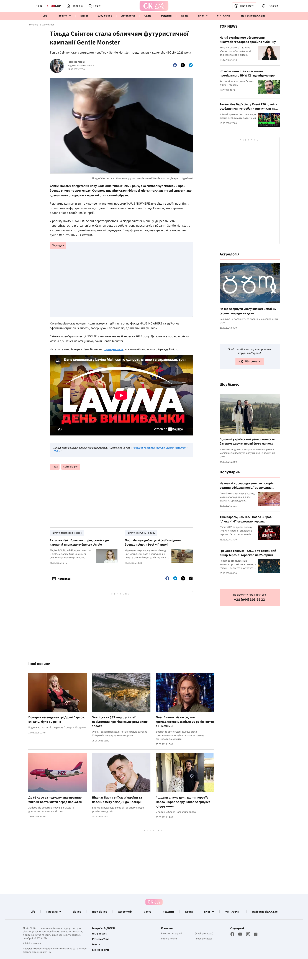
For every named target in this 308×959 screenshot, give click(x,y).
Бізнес (84, 16)
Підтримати (247, 6)
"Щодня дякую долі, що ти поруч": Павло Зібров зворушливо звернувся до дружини (183, 802)
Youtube (160, 448)
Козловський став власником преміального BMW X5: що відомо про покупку (247, 75)
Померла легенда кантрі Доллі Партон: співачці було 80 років (56, 719)
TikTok (56, 451)
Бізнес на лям (100, 950)
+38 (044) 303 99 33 (249, 599)
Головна (33, 25)
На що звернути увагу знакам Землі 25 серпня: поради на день (248, 311)
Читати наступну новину (141, 533)
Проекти (62, 16)
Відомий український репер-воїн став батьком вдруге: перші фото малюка (247, 441)
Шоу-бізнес (105, 16)
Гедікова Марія (76, 62)
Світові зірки (70, 467)
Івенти (96, 944)
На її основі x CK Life (253, 16)
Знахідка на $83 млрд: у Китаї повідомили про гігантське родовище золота (120, 721)
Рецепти (166, 16)
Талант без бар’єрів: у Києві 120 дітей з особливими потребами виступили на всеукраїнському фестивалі (248, 108)
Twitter (169, 448)
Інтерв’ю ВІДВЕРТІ (103, 928)
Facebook (149, 448)
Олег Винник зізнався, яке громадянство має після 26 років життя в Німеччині (185, 721)
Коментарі (64, 579)
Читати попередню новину (67, 533)
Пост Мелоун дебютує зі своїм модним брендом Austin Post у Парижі (153, 542)
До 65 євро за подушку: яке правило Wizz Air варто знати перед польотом (55, 799)
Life (45, 16)
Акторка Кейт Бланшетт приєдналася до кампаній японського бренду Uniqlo (79, 542)
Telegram (137, 448)
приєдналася (113, 349)
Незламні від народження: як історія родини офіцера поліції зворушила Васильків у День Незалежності (247, 487)
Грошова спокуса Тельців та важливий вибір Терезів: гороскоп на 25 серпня (248, 553)
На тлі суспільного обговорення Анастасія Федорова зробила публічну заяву (248, 42)
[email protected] (204, 933)
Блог (201, 16)
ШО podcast (99, 934)
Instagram (180, 448)
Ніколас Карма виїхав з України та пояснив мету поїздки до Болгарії (117, 799)
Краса (185, 16)
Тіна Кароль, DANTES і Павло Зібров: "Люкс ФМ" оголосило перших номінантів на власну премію (246, 521)
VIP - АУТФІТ (224, 16)
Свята (148, 16)
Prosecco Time (100, 939)
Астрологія (128, 16)
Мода (55, 467)
